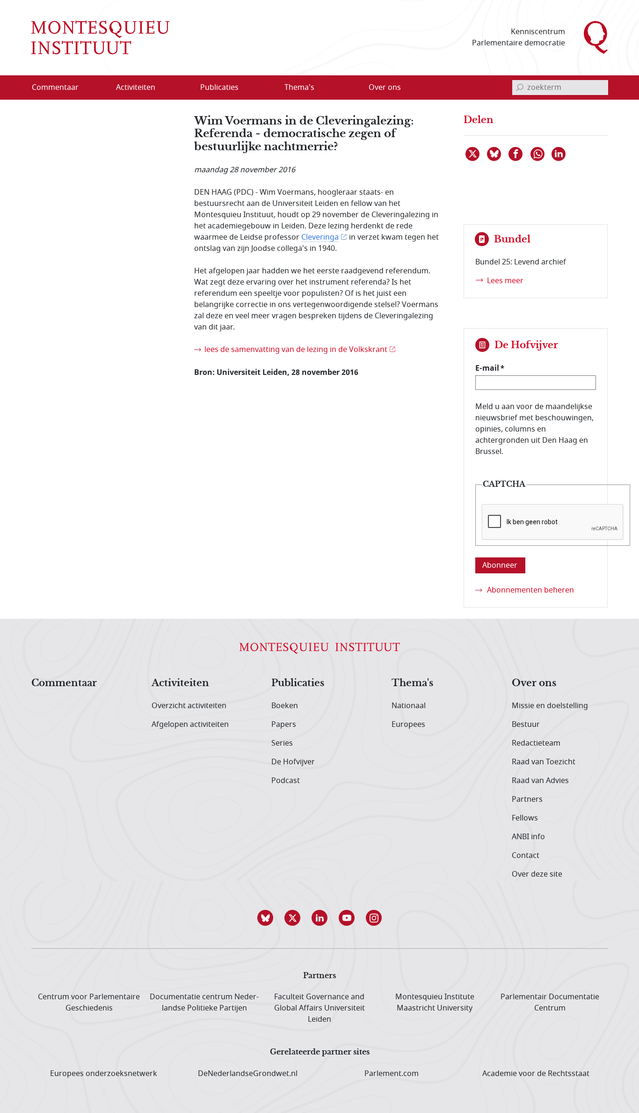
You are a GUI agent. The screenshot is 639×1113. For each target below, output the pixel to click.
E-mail (487, 368)
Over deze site (537, 874)
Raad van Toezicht (543, 762)
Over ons (534, 683)
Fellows (525, 818)
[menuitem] (60, 88)
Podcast (285, 780)
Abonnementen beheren (530, 590)
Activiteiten (180, 683)
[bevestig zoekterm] (519, 87)
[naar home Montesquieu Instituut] (100, 37)
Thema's (412, 683)
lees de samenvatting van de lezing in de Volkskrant (295, 349)
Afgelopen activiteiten (190, 724)
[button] (265, 918)
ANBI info (528, 836)
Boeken (284, 705)
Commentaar (64, 683)
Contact (525, 855)
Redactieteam (536, 743)
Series (282, 743)
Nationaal (409, 705)
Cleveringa (320, 237)
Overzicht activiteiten (189, 705)
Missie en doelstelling (550, 705)
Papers (283, 724)
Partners (527, 799)
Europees (408, 724)
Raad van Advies (540, 780)
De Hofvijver (293, 762)
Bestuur (526, 724)
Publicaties (297, 683)
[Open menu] (180, 88)
